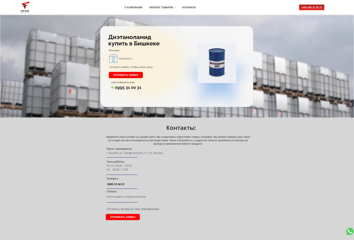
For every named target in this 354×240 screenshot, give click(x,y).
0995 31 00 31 (128, 87)
